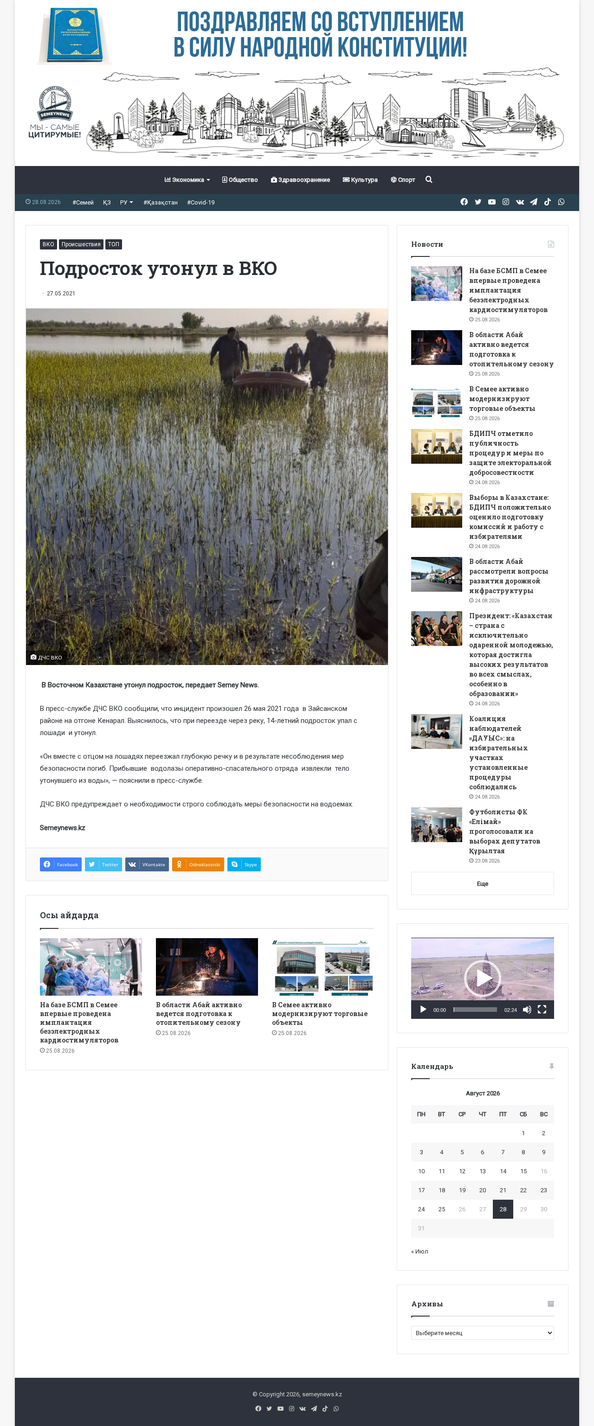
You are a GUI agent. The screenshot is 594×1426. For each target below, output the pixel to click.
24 (421, 1209)
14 (503, 1171)
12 (462, 1171)
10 (421, 1171)
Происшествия (81, 244)
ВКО (48, 244)
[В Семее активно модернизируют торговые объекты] (323, 967)
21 (503, 1190)
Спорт (406, 179)
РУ (123, 202)
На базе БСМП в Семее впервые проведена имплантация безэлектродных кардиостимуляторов (79, 1022)
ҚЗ (107, 202)
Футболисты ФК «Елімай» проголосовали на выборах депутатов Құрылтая (504, 831)
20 (482, 1190)
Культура (364, 179)
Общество (242, 179)
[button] (482, 978)
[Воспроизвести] (423, 1009)
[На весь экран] (542, 1009)
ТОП (113, 244)
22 (523, 1190)
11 (442, 1171)
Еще (482, 883)
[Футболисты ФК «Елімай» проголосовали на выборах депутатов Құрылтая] (436, 824)
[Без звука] (527, 1009)
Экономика (187, 179)
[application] (482, 978)
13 (482, 1171)
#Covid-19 (200, 202)
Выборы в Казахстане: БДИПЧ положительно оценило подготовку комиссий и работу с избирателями (510, 517)
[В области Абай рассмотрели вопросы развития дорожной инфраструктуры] (436, 574)
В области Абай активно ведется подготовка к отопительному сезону (199, 1013)
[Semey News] (297, 115)
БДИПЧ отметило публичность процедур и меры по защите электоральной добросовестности (510, 453)
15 (523, 1171)
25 (442, 1209)
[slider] (475, 1009)
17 (421, 1190)
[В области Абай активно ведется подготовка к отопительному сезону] (207, 967)
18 (442, 1190)
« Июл (419, 1251)
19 (462, 1190)
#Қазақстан (160, 202)
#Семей (83, 202)
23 (544, 1190)
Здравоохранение (303, 179)
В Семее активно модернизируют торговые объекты (320, 1013)
